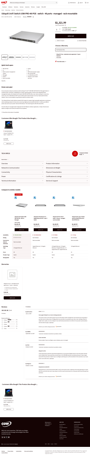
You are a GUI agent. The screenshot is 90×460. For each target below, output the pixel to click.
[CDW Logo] (3, 2)
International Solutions (63, 432)
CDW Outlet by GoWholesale (78, 433)
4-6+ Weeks (55, 235)
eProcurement (76, 426)
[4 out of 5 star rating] (17, 237)
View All (3, 80)
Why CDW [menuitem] (44, 7)
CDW (46, 443)
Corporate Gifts (76, 430)
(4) (33, 16)
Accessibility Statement (63, 427)
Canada (52, 443)
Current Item (18, 194)
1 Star (5, 328)
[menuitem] (69, 2)
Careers (60, 429)
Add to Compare (60, 40)
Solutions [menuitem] (16, 7)
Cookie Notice (18, 451)
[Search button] (56, 3)
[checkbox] (56, 40)
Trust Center (61, 438)
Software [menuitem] (10, 7)
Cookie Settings (5, 452)
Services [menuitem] (21, 7)
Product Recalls (76, 429)
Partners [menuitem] (33, 7)
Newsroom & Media (62, 435)
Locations (61, 433)
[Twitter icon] (6, 437)
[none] (5, 7)
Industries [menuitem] (27, 7)
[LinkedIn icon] (4, 437)
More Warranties (61, 61)
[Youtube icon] (9, 437)
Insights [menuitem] (38, 7)
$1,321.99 (60, 22)
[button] (86, 2)
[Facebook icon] (2, 437)
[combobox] (31, 2)
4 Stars (5, 322)
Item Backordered (37, 235)
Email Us (16, 444)
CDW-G (49, 443)
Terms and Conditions (28, 451)
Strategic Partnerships (63, 437)
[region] (45, 133)
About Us (61, 426)
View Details (58, 57)
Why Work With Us (62, 424)
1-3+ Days (74, 235)
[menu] (72, 2)
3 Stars (5, 324)
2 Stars (5, 326)
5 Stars (5, 320)
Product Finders (76, 432)
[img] (29, 16)
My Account (47, 422)
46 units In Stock (18, 235)
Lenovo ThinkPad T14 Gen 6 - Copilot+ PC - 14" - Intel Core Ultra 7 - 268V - (8, 401)
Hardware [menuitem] (4, 7)
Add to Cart (21, 229)
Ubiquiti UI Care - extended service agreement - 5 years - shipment (11, 284)
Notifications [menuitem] (73, 2)
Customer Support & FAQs (78, 424)
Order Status (48, 424)
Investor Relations (62, 430)
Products (47, 425)
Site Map (3, 451)
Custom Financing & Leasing (78, 427)
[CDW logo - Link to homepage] (3, 2)
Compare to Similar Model (83, 153)
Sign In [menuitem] (81, 2)
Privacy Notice (10, 451)
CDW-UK (55, 443)
